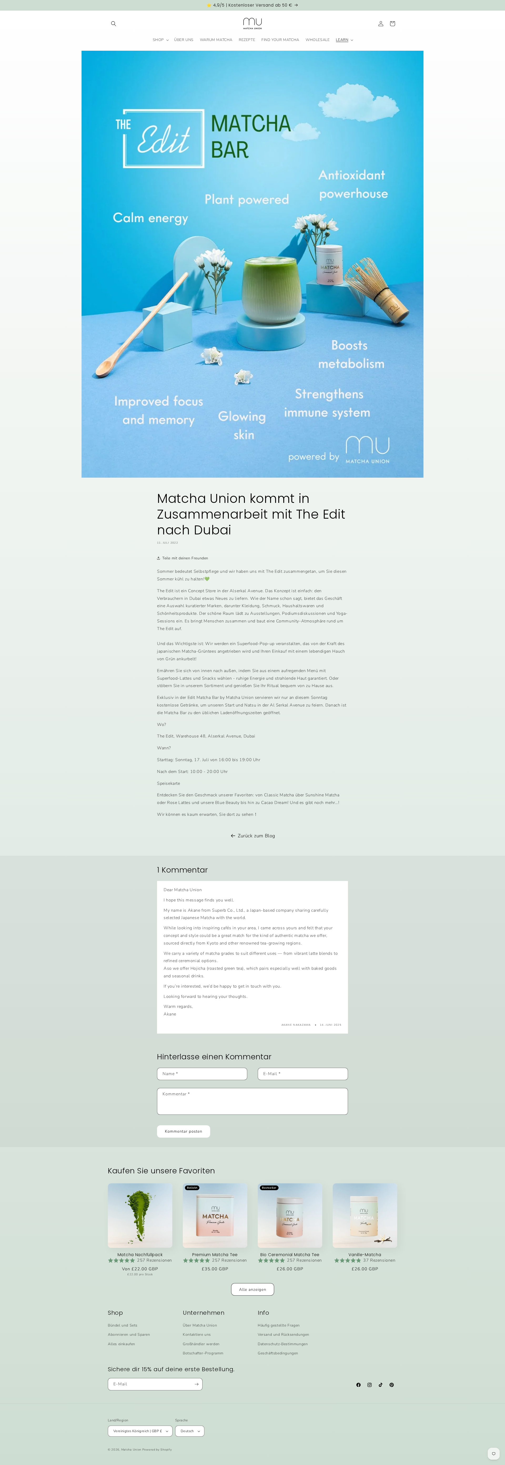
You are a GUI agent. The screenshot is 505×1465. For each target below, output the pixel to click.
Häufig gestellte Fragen (279, 1325)
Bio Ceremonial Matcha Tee (290, 1254)
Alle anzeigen (252, 1289)
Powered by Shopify (157, 1450)
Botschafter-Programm (203, 1353)
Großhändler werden (201, 1344)
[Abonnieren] (196, 1384)
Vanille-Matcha (365, 1254)
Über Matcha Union (200, 1325)
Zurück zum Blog (256, 836)
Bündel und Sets (123, 1325)
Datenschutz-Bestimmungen (283, 1344)
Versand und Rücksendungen (283, 1334)
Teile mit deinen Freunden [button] (185, 558)
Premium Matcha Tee (215, 1254)
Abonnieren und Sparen (129, 1334)
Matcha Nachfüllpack (140, 1254)
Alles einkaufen (121, 1344)
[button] (113, 23)
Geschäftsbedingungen (278, 1353)
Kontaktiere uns (197, 1334)
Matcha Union (131, 1450)
